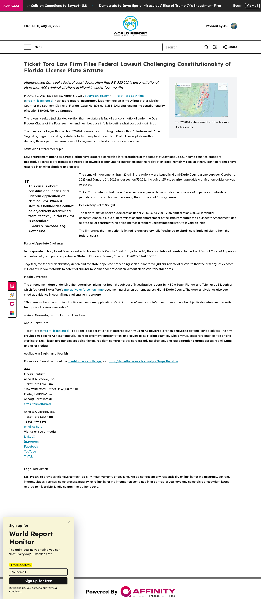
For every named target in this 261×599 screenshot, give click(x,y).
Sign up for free (38, 581)
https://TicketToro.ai (39, 100)
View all (252, 5)
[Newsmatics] (12, 312)
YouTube (30, 451)
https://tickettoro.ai (37, 404)
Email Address (21, 565)
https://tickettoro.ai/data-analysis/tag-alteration (143, 361)
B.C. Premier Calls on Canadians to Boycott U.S (48, 6)
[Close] (69, 522)
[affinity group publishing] (12, 304)
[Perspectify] (12, 295)
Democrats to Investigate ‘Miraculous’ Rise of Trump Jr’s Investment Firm (160, 6)
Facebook (31, 446)
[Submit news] (12, 286)
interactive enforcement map (84, 289)
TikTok (28, 456)
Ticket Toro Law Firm (129, 95)
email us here (33, 426)
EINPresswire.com (97, 95)
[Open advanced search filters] (215, 47)
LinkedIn (30, 436)
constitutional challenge (84, 361)
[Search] (206, 47)
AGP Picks (12, 5)
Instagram (31, 441)
